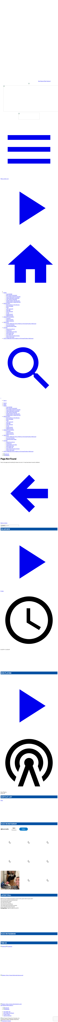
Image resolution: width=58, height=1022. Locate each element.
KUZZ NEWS (9, 294)
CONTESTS (6, 322)
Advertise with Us (10, 329)
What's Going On (10, 321)
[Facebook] (6, 454)
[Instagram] (6, 455)
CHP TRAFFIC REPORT (11, 299)
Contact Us (9, 330)
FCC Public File (9, 334)
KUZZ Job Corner (10, 337)
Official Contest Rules (11, 326)
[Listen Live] (29, 705)
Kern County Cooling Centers (13, 335)
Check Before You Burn (11, 331)
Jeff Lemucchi (9, 308)
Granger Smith (9, 314)
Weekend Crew (9, 315)
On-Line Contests (10, 325)
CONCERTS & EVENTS (8, 317)
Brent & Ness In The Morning (12, 304)
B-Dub (7, 312)
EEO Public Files (10, 333)
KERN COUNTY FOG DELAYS (13, 300)
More (2, 800)
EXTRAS (5, 327)
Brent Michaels (9, 306)
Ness (7, 307)
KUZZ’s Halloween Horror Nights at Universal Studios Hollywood (21, 323)
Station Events (9, 319)
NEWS (5, 292)
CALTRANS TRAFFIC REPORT (13, 296)
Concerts (8, 318)
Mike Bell (8, 310)
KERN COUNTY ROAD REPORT (13, 302)
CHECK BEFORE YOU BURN (12, 298)
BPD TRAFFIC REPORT (11, 295)
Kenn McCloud (9, 311)
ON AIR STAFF (6, 303)
